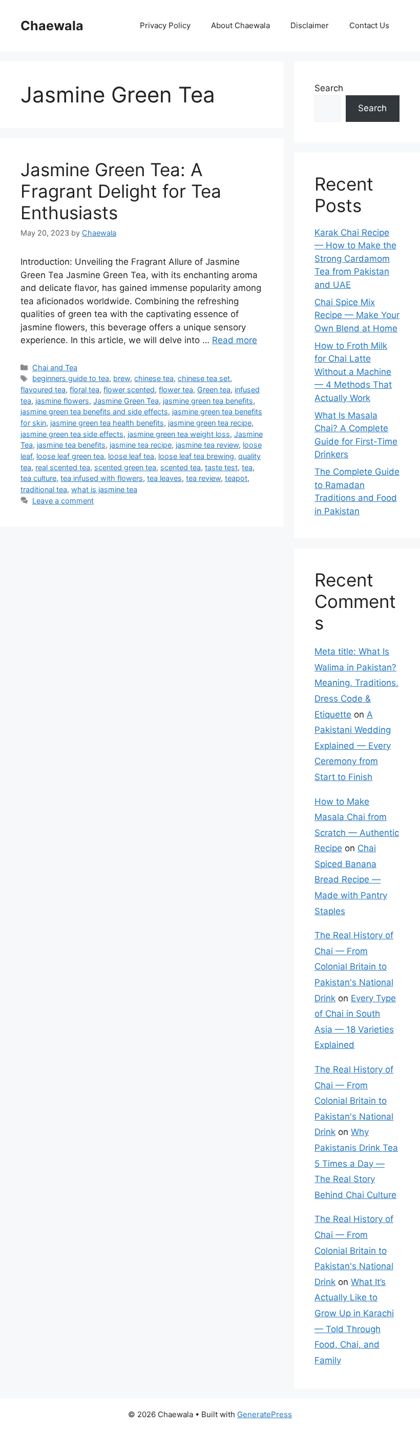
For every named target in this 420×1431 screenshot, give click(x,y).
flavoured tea (43, 389)
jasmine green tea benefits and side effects (94, 411)
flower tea (176, 389)
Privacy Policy (165, 25)
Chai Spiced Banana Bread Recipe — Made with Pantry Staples (350, 879)
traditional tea (43, 489)
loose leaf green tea (70, 456)
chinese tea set (204, 378)
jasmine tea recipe (141, 444)
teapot (236, 478)
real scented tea (62, 467)
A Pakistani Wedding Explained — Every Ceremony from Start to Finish (352, 745)
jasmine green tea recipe (209, 422)
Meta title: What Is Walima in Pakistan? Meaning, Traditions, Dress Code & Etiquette (356, 682)
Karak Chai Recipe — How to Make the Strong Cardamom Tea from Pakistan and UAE (355, 258)
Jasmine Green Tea (126, 400)
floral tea (84, 389)
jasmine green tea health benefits (107, 422)
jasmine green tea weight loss (179, 434)
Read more (234, 340)
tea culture (38, 478)
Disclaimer (309, 25)
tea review (203, 478)
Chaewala (51, 25)
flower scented (129, 389)
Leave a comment (63, 500)
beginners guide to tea (70, 378)
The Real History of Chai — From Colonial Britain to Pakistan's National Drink (353, 966)
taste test (221, 467)
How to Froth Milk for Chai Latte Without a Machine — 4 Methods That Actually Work (353, 372)
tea (247, 467)
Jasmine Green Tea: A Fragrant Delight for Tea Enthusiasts (120, 191)
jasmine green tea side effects (71, 434)
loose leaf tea (131, 456)
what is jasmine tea (104, 489)
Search (328, 88)
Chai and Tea (54, 367)
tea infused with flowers (101, 478)
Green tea (213, 389)
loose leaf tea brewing (196, 456)
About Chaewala (240, 25)
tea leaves (164, 478)
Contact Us (369, 25)
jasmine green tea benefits (208, 400)
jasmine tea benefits (71, 444)
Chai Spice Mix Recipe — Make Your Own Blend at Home (357, 315)
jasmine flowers (62, 400)
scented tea (180, 467)
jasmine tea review (207, 444)
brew (121, 378)
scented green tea (125, 467)
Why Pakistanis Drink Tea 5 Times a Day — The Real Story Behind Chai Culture (356, 1163)
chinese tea (154, 378)
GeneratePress (264, 1414)
